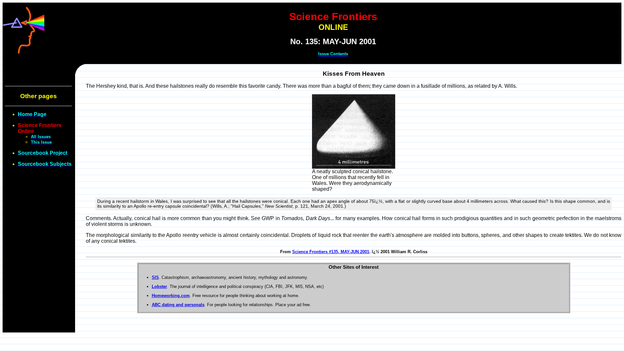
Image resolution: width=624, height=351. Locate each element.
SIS (155, 277)
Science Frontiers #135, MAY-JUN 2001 (330, 251)
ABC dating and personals (178, 304)
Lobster (159, 286)
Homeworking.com (171, 295)
